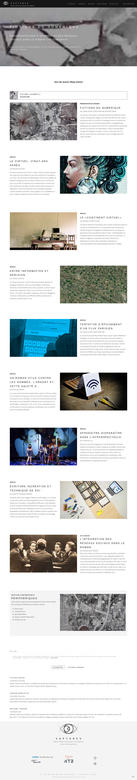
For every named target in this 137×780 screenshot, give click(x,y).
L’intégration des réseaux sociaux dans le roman (102, 543)
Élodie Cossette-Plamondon (24, 617)
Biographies (59, 667)
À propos (71, 4)
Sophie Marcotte (19, 693)
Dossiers (91, 4)
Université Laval (15, 712)
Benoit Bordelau (20, 614)
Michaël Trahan (18, 709)
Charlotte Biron (20, 611)
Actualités (114, 4)
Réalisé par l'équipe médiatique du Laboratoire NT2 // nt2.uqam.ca (68, 777)
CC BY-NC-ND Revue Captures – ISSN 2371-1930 (68, 774)
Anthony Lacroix (20, 620)
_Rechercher (129, 4)
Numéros (81, 4)
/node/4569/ (54, 658)
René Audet (19, 609)
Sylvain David (17, 678)
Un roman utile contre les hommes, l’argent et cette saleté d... (32, 382)
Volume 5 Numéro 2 (30, 94)
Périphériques (24, 598)
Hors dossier (102, 4)
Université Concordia (17, 681)
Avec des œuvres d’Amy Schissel (68, 82)
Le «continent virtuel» (101, 217)
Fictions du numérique (100, 107)
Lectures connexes (76, 667)
